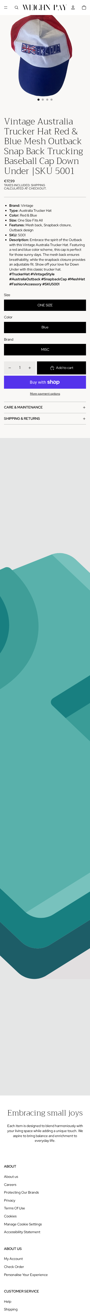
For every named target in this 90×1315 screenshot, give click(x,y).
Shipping (11, 1309)
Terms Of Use (14, 1208)
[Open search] (16, 7)
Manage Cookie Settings (23, 1224)
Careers (10, 1184)
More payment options (45, 394)
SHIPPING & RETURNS (22, 418)
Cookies (10, 1216)
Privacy (9, 1200)
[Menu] (6, 7)
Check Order (14, 1266)
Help (7, 1301)
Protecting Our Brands (21, 1192)
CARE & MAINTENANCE (23, 407)
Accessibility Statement (22, 1232)
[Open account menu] (73, 7)
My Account (13, 1258)
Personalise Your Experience (26, 1274)
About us (11, 1176)
